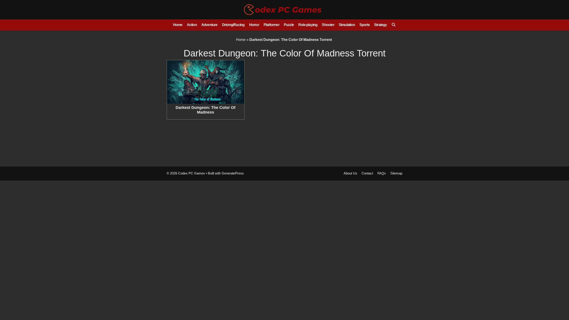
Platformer (271, 25)
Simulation (347, 25)
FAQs (381, 173)
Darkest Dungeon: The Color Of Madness (205, 110)
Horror (254, 25)
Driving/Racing (233, 25)
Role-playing (307, 25)
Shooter (328, 25)
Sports (364, 25)
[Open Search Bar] (393, 24)
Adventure (209, 25)
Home (177, 25)
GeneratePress (233, 173)
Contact (367, 173)
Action (192, 25)
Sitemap (396, 173)
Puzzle (289, 25)
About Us (350, 173)
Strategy (380, 25)
